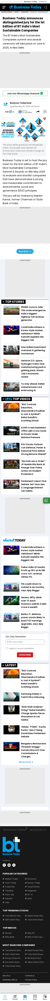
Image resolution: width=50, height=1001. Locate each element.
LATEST (10, 665)
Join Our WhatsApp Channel (23, 93)
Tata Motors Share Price (13, 915)
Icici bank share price (13, 962)
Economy (31, 879)
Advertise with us (10, 979)
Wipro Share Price (35, 962)
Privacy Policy (31, 979)
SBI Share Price (34, 958)
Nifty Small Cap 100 (35, 937)
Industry (9, 898)
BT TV (30, 894)
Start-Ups (9, 894)
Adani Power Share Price (35, 915)
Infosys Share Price (13, 958)
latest (16, 12)
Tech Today (10, 882)
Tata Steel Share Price (35, 919)
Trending (9, 890)
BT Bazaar (43, 2)
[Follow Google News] (24, 112)
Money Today (33, 882)
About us (6, 975)
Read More (24, 251)
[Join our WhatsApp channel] (46, 502)
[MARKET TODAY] (14, 540)
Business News (6, 12)
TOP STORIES (14, 302)
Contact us (29, 975)
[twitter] (13, 865)
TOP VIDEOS (22, 399)
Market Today (11, 879)
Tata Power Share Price (13, 966)
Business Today (30, 2)
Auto (29, 898)
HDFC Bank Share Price (13, 919)
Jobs (7, 902)
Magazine (31, 890)
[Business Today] (25, 7)
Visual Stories (33, 886)
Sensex (8, 933)
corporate (24, 12)
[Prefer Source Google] (9, 112)
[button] (45, 997)
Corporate (10, 886)
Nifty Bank (9, 937)
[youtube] (9, 865)
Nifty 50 (31, 933)
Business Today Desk (20, 103)
